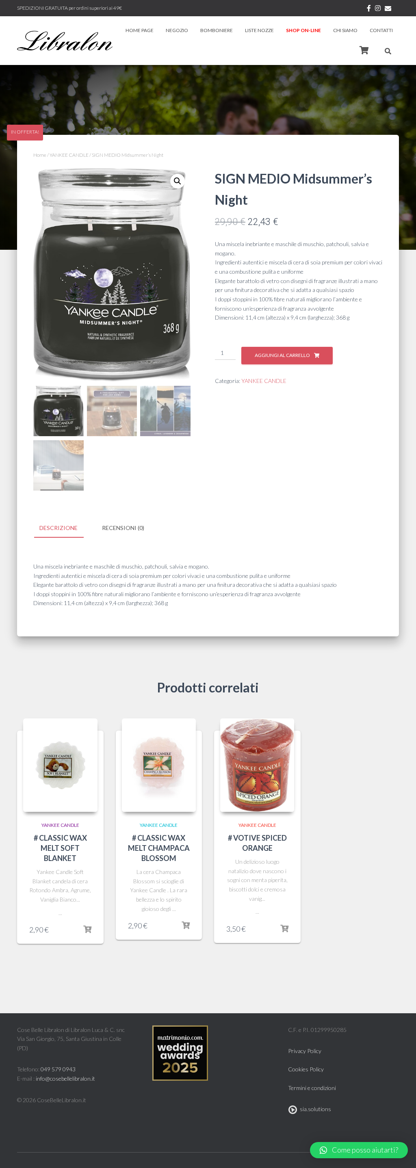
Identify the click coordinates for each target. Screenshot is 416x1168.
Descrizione (58, 527)
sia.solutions (314, 1108)
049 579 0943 (58, 1069)
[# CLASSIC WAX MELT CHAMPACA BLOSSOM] (159, 765)
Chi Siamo (345, 30)
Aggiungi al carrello (282, 355)
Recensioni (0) (123, 527)
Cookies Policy (306, 1069)
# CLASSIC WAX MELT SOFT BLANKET (60, 848)
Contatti (381, 30)
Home (39, 155)
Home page (140, 30)
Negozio (177, 30)
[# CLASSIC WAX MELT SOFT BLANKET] (60, 765)
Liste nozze (259, 30)
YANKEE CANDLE (69, 155)
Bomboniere (216, 30)
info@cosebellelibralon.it (65, 1078)
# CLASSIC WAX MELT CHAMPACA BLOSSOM (159, 848)
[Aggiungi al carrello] (87, 930)
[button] (359, 1150)
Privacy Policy (304, 1050)
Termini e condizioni (312, 1087)
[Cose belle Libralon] (65, 40)
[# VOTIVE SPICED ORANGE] (257, 765)
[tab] (64, 528)
